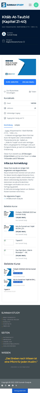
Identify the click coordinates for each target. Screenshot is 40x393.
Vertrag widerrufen (20, 391)
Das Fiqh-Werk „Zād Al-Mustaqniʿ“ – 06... (24, 251)
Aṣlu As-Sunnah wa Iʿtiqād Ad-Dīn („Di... (25, 227)
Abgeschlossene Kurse (14, 42)
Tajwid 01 (19, 240)
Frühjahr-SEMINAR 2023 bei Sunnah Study (26, 213)
